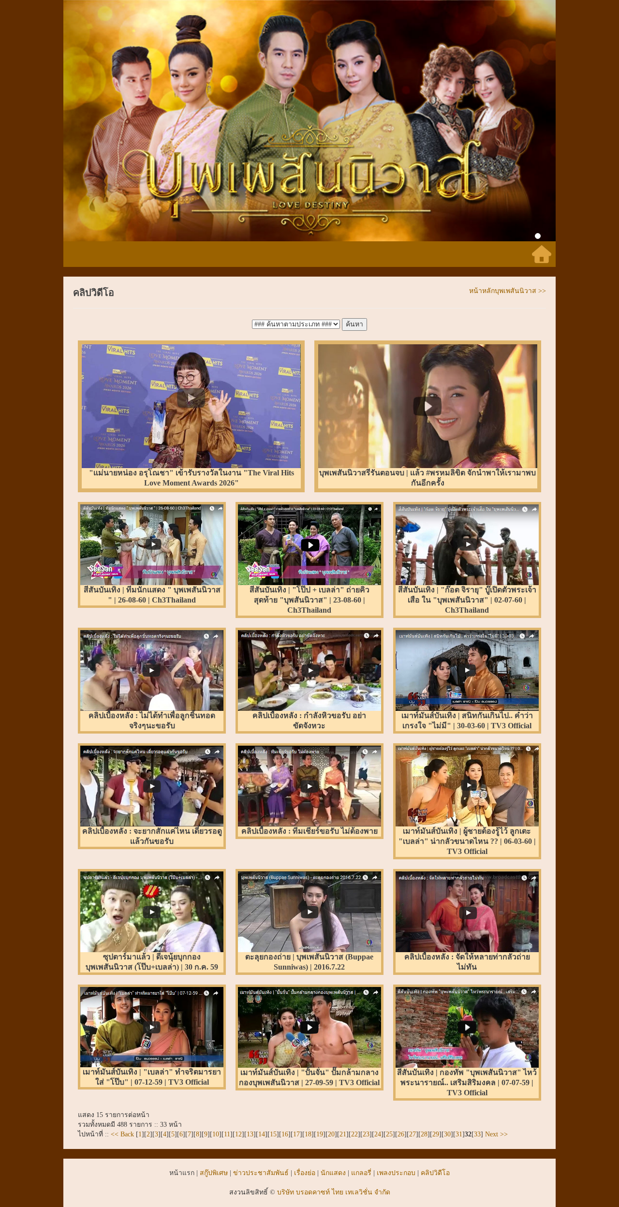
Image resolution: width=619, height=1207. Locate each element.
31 (459, 1134)
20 (331, 1134)
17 (296, 1134)
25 (389, 1134)
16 (284, 1134)
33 (477, 1134)
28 (424, 1134)
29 (435, 1134)
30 (447, 1134)
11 (227, 1134)
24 (377, 1134)
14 (261, 1134)
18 (308, 1134)
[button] (100, 120)
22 (354, 1134)
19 (319, 1134)
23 (366, 1134)
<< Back (123, 1134)
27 (412, 1134)
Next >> (495, 1134)
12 (238, 1134)
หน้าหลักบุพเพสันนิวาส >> (507, 290)
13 (250, 1134)
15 (273, 1134)
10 (215, 1134)
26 (401, 1134)
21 (342, 1134)
